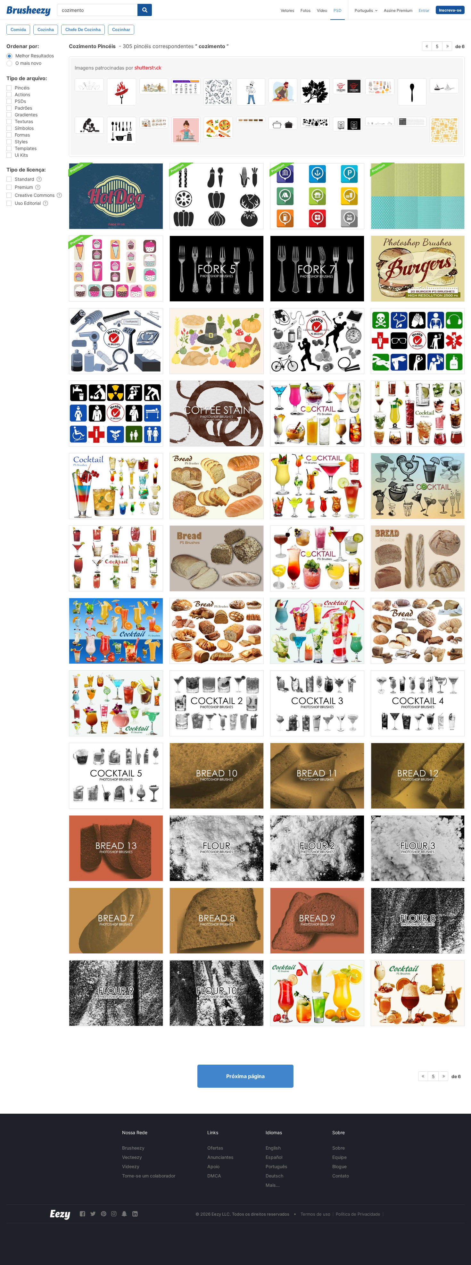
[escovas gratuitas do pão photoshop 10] (216, 776)
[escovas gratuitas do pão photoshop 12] (418, 776)
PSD (338, 10)
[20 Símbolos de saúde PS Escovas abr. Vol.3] (116, 414)
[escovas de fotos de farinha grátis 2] (317, 848)
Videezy (130, 1166)
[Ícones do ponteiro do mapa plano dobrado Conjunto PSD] (317, 196)
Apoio (213, 1166)
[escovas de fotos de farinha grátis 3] (418, 848)
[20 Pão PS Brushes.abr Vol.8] (418, 631)
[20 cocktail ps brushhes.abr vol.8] (418, 414)
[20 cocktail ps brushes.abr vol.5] (317, 486)
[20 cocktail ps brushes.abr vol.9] (116, 631)
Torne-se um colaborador (148, 1175)
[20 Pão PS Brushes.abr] (216, 558)
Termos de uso (315, 1214)
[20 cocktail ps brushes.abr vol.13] (418, 993)
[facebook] (82, 1214)
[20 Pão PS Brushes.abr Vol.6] (216, 486)
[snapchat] (124, 1214)
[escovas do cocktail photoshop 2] (216, 703)
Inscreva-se (450, 10)
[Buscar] (144, 10)
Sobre (338, 1148)
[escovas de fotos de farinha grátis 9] (116, 993)
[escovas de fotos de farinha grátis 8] (418, 921)
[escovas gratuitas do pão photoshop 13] (116, 848)
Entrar (424, 10)
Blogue (339, 1166)
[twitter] (93, 1214)
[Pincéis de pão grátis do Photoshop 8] (216, 921)
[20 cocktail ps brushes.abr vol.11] (116, 703)
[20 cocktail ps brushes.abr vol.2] (317, 558)
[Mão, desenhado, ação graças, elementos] (216, 341)
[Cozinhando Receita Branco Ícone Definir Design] (347, 124)
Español (274, 1157)
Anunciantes (220, 1157)
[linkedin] (134, 1214)
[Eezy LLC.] (60, 1214)
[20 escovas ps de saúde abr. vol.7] (116, 341)
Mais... (273, 1185)
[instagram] (113, 1214)
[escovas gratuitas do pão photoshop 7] (116, 921)
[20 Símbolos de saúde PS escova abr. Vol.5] (418, 341)
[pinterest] (103, 1214)
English (273, 1148)
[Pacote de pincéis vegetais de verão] (216, 196)
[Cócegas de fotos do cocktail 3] (317, 703)
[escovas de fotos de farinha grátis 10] (216, 993)
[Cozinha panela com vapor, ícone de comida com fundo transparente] (444, 85)
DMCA (214, 1175)
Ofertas (215, 1148)
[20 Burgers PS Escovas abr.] (418, 269)
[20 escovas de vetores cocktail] (418, 486)
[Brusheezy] (28, 11)
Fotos (305, 10)
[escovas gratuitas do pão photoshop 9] (317, 921)
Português (276, 1166)
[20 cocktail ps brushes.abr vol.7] (116, 486)
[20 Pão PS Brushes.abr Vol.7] (216, 631)
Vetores (287, 10)
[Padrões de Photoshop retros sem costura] (418, 196)
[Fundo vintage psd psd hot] (116, 196)
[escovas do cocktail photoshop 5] (116, 776)
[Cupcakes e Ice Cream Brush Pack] (116, 269)
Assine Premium (398, 10)
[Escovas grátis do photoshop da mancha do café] (216, 414)
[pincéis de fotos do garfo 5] (216, 269)
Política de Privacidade (358, 1214)
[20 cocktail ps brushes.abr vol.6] (116, 558)
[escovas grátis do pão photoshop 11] (317, 776)
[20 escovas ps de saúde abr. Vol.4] (317, 341)
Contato (340, 1175)
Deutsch (274, 1175)
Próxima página (245, 1076)
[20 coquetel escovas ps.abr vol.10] (317, 631)
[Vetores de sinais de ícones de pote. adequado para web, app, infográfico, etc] (283, 123)
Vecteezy (132, 1157)
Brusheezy (133, 1148)
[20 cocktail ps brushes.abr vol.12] (317, 993)
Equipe (339, 1157)
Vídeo (322, 10)
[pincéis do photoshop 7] (317, 269)
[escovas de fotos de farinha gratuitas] (216, 848)
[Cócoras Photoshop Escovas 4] (418, 703)
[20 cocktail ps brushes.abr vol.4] (317, 414)
